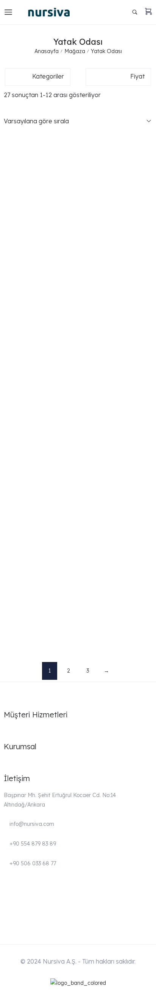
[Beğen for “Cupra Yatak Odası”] (148, 238)
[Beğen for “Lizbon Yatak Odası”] (148, 538)
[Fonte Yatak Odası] (78, 363)
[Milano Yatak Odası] (78, 620)
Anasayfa (46, 51)
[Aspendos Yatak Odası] (78, 191)
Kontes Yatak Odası (31, 465)
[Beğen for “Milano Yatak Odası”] (148, 624)
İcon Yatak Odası (28, 423)
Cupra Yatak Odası (30, 251)
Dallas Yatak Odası (30, 294)
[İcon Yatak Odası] (78, 405)
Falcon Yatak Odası (31, 337)
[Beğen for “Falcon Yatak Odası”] (148, 323)
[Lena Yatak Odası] (78, 491)
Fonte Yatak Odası (29, 380)
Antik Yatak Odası (28, 167)
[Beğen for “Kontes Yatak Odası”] (148, 452)
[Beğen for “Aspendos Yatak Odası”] (148, 195)
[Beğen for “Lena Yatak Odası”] (148, 495)
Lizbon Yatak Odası (31, 552)
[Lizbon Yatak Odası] (78, 534)
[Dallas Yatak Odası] (78, 277)
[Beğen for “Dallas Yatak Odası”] (148, 281)
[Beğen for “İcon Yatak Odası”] (148, 409)
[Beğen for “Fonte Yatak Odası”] (148, 366)
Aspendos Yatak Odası (35, 208)
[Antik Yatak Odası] (78, 151)
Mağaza (74, 51)
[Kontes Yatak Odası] (78, 448)
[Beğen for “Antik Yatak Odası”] (148, 155)
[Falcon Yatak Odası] (78, 320)
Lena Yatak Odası (28, 508)
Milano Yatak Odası (31, 637)
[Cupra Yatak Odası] (78, 234)
